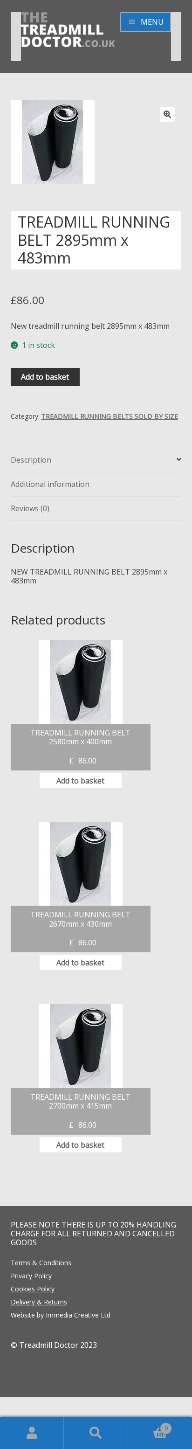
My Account (32, 1433)
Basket (148, 1424)
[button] (167, 114)
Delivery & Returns (39, 1301)
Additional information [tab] (50, 484)
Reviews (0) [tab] (30, 508)
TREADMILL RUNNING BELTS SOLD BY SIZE (109, 416)
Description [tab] (31, 460)
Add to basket (45, 377)
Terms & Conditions (41, 1262)
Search (96, 1433)
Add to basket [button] (80, 781)
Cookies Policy (33, 1288)
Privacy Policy (31, 1275)
